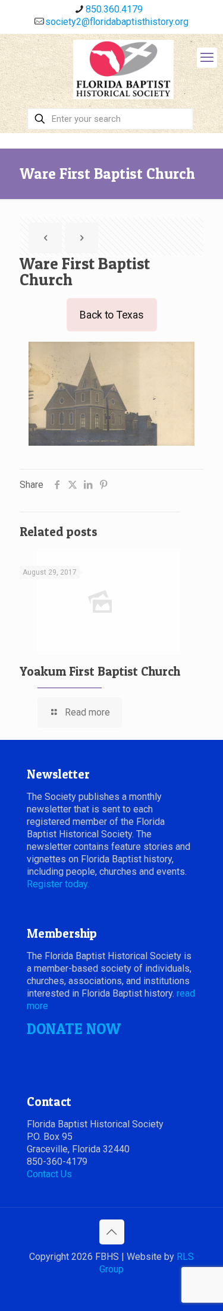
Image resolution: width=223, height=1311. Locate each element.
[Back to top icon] (111, 1231)
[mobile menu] (207, 58)
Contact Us (49, 1174)
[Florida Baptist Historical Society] (123, 69)
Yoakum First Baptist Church (100, 671)
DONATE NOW (74, 1029)
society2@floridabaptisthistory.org (117, 21)
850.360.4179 (114, 9)
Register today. (58, 884)
